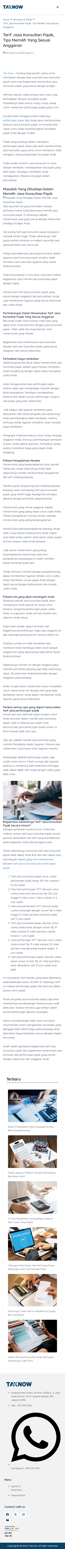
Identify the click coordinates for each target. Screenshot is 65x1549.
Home (6, 19)
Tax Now (8, 73)
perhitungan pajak (13, 120)
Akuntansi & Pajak (22, 19)
